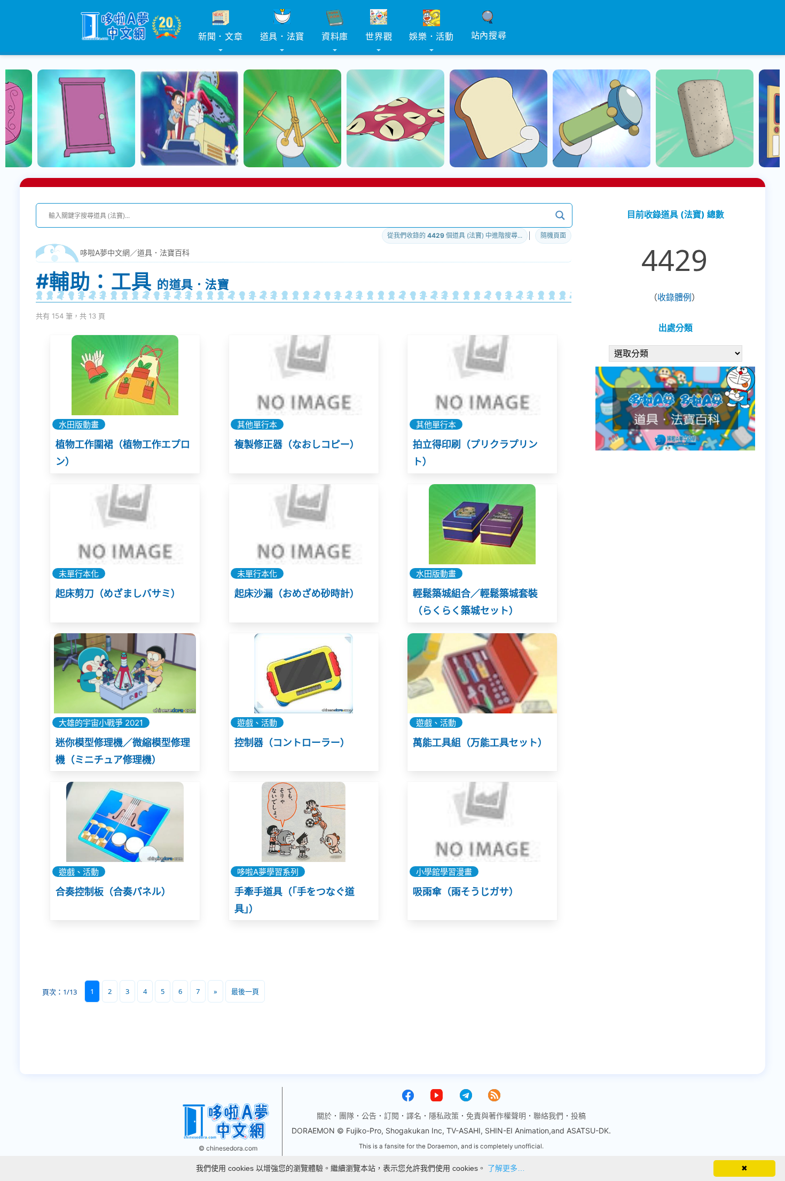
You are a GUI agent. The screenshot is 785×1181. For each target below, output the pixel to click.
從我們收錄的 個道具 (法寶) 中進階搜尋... (454, 235)
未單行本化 (79, 574)
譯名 (413, 1115)
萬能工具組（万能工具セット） (480, 742)
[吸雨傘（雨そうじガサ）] (482, 822)
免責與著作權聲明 (496, 1115)
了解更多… (506, 1168)
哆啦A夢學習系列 (268, 871)
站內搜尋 (489, 35)
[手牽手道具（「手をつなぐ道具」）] (304, 822)
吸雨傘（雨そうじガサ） (466, 891)
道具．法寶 (282, 36)
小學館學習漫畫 (444, 871)
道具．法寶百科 (163, 252)
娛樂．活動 (431, 36)
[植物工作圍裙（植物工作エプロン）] (125, 375)
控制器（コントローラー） (292, 742)
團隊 (346, 1115)
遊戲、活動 (257, 723)
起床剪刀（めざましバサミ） (118, 593)
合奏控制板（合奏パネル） (113, 891)
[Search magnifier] (560, 215)
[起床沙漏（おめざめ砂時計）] (304, 524)
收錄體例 (674, 297)
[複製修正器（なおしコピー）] (304, 375)
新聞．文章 (220, 36)
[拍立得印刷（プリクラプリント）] (482, 375)
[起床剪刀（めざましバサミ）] (125, 524)
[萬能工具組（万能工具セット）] (482, 673)
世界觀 (378, 36)
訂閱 (391, 1115)
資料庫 (334, 36)
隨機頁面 (553, 235)
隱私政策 (444, 1115)
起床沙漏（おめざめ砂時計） (296, 593)
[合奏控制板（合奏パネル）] (125, 822)
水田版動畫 (79, 424)
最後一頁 (245, 991)
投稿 (578, 1115)
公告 (369, 1115)
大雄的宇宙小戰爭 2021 (101, 723)
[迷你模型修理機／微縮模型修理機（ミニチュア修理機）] (125, 673)
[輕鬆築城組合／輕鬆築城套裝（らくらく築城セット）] (482, 524)
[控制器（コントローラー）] (304, 673)
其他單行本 (257, 424)
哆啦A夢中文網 (105, 252)
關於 (324, 1115)
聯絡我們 (548, 1115)
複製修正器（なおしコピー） (296, 444)
